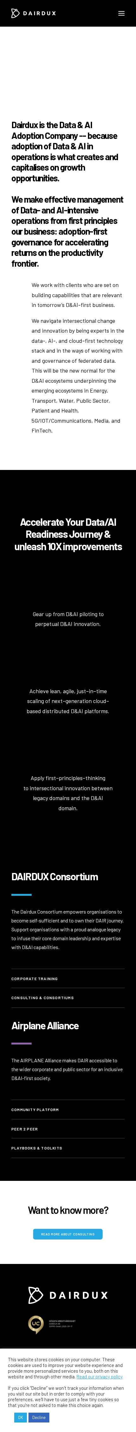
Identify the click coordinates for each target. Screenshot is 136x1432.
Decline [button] (39, 1417)
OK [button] (20, 1417)
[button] (121, 13)
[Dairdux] (33, 13)
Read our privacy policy (100, 1376)
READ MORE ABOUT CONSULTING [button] (68, 1234)
